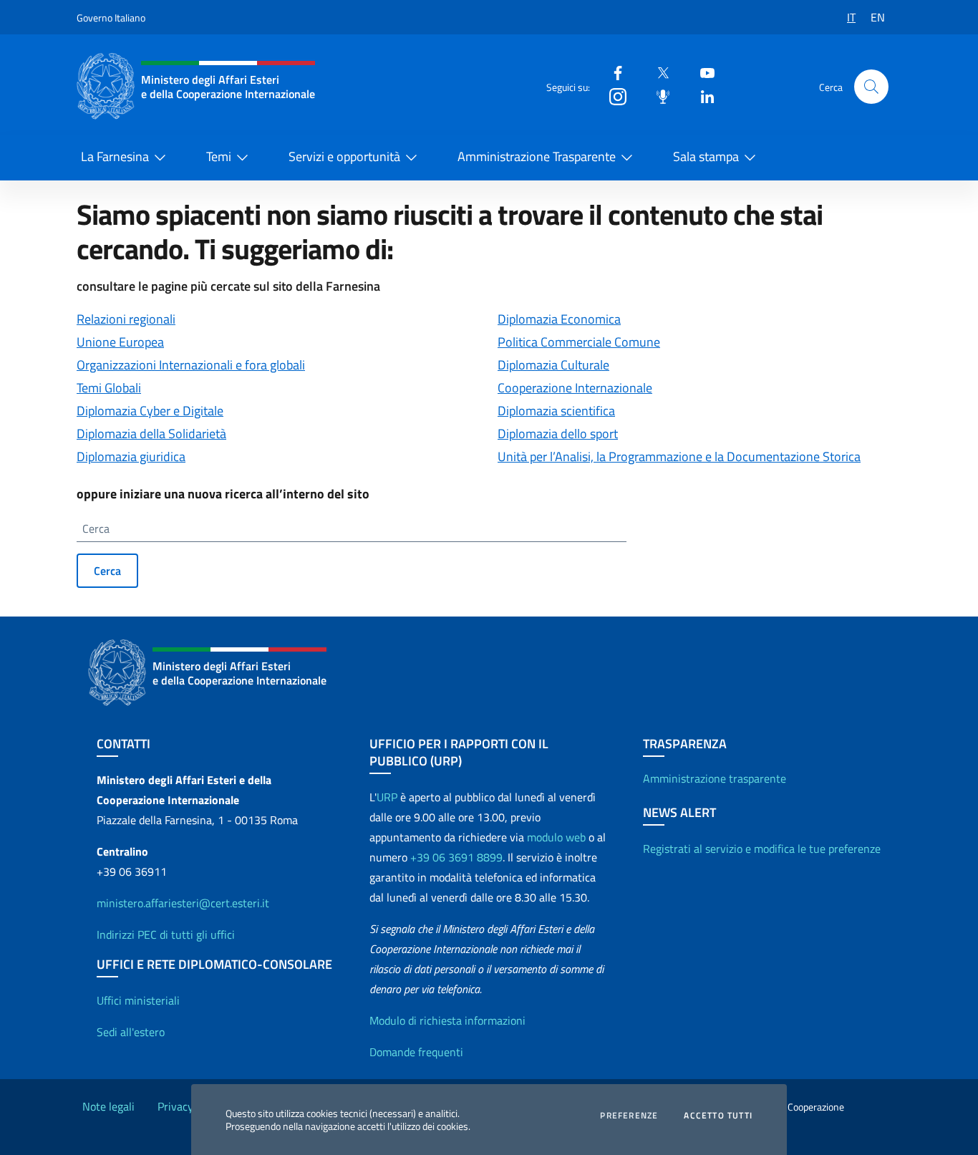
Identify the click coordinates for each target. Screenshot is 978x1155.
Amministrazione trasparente (714, 778)
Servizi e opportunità (344, 156)
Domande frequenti (416, 1051)
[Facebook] (612, 72)
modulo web (556, 837)
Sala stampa (706, 156)
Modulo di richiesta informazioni (447, 1020)
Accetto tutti (718, 1115)
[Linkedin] (701, 95)
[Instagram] (612, 95)
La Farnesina (115, 156)
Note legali (108, 1106)
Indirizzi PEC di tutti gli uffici (166, 934)
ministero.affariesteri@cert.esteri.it (183, 903)
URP (387, 797)
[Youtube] (701, 72)
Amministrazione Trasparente (536, 156)
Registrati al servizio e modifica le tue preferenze (762, 848)
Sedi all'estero (131, 1031)
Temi (218, 156)
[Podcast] (657, 95)
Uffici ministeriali (138, 1000)
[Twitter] (657, 72)
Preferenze (629, 1115)
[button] (871, 86)
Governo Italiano (111, 17)
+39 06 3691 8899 (456, 857)
